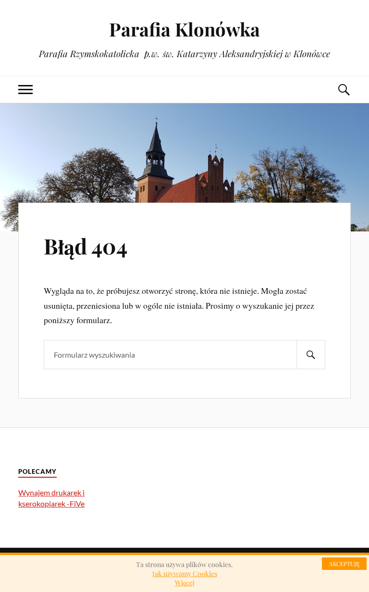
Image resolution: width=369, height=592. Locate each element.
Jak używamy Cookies (184, 573)
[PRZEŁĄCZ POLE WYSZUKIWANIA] (343, 89)
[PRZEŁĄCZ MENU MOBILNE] (25, 89)
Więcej (185, 582)
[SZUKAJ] (310, 354)
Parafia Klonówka (184, 29)
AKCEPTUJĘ (344, 564)
